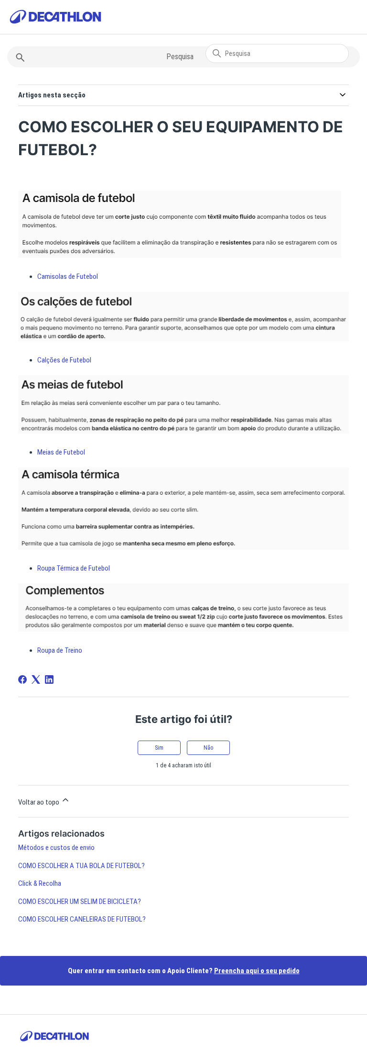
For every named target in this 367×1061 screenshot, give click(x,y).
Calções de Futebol (64, 360)
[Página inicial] (55, 18)
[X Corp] (36, 679)
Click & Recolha (39, 883)
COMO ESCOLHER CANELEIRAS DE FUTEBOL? (82, 919)
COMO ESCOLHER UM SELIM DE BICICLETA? (79, 901)
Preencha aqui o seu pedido (257, 970)
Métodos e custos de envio (56, 847)
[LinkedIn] (49, 679)
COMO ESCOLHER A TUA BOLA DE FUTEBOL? (81, 865)
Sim (159, 747)
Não (208, 747)
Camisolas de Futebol (67, 276)
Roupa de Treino (59, 650)
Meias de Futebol (61, 452)
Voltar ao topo (39, 802)
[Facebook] (22, 679)
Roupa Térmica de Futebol (73, 568)
